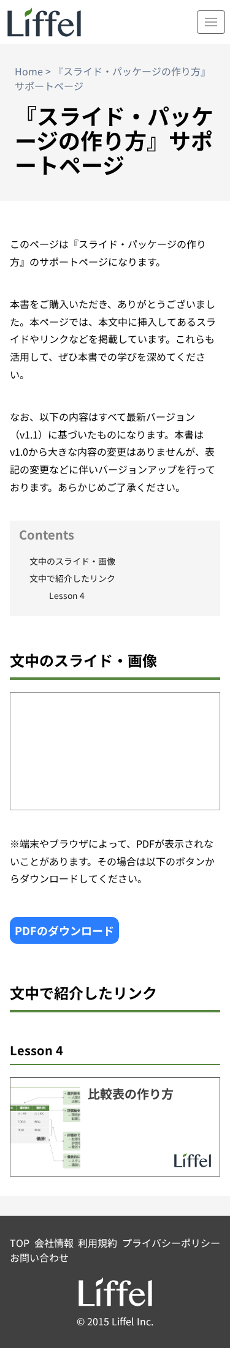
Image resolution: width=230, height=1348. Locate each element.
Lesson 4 (67, 595)
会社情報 (54, 1242)
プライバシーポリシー (171, 1242)
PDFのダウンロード (64, 930)
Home (29, 71)
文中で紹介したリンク (72, 578)
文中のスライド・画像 (72, 561)
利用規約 (97, 1242)
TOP (19, 1242)
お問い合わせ (39, 1257)
